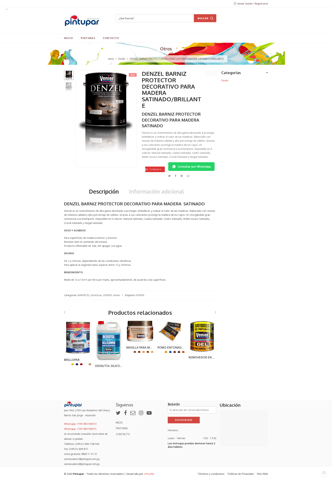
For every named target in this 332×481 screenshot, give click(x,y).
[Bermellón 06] (81, 364)
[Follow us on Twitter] (118, 412)
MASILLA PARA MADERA (140, 347)
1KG (198, 327)
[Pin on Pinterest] (182, 175)
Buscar (203, 18)
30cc (167, 327)
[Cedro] (139, 352)
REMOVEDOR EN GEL (202, 357)
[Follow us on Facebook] (125, 412)
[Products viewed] (324, 473)
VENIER (107, 295)
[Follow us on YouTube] (149, 412)
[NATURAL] (143, 352)
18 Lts (73, 327)
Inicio (111, 58)
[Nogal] (148, 352)
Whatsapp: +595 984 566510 (80, 423)
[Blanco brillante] (85, 364)
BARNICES (84, 295)
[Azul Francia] (77, 364)
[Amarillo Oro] (72, 364)
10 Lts (105, 327)
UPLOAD (149, 473)
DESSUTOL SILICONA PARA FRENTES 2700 (109, 366)
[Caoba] (135, 352)
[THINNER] (208, 74)
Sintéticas (96, 295)
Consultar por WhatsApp (194, 166)
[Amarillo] (166, 352)
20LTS (105, 333)
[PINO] (152, 352)
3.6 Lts (73, 333)
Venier (121, 58)
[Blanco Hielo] (90, 364)
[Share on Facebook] (175, 175)
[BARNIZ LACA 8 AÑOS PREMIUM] (214, 74)
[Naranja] (183, 352)
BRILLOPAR (72, 360)
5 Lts (104, 338)
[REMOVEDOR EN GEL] (202, 336)
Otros (166, 48)
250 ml (73, 338)
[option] (69, 75)
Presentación (72, 323)
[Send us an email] (132, 412)
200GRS (136, 327)
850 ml (73, 343)
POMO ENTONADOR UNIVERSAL (171, 347)
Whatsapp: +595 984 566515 (80, 428)
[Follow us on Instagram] (141, 412)
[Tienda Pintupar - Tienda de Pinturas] (82, 20)
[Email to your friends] (188, 175)
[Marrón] (179, 352)
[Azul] (170, 352)
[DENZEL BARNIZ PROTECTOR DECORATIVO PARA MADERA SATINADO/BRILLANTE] (68, 75)
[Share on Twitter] (169, 175)
